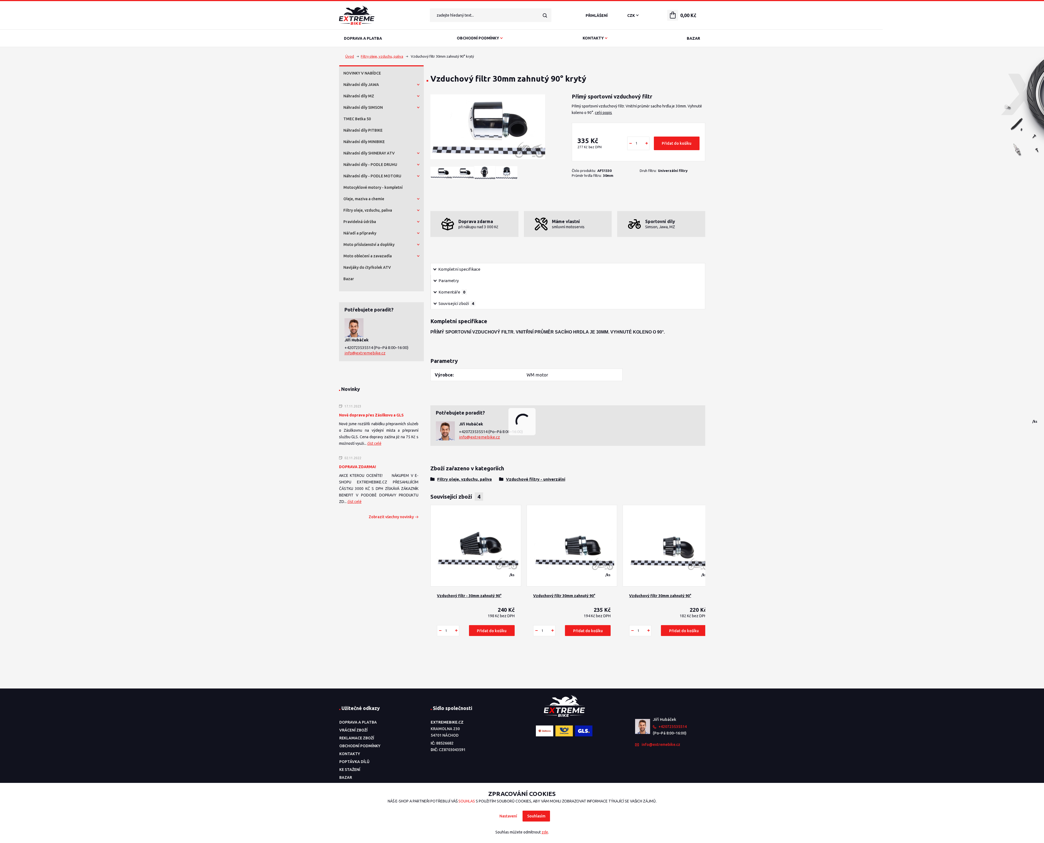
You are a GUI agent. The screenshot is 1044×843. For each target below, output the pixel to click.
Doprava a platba (363, 38)
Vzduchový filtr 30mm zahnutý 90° (564, 596)
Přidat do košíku (676, 143)
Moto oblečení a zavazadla (367, 256)
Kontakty (593, 38)
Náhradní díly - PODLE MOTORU (372, 176)
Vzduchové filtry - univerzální (535, 479)
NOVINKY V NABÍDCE (362, 73)
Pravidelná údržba (359, 222)
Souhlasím (536, 816)
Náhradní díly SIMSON (363, 107)
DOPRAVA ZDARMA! (357, 467)
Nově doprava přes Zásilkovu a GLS (371, 415)
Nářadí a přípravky (359, 233)
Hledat (544, 15)
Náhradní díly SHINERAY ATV (369, 153)
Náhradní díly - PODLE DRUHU (370, 164)
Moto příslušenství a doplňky (368, 244)
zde (545, 832)
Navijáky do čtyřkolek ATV (367, 267)
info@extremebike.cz (365, 353)
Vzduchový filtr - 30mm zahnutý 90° (469, 596)
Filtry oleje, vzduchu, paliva (382, 56)
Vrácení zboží (353, 730)
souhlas (466, 801)
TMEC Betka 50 (357, 119)
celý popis (603, 112)
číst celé (374, 443)
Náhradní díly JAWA (361, 84)
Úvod (349, 56)
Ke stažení (349, 769)
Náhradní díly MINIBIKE (364, 142)
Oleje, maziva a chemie (363, 199)
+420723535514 (359, 347)
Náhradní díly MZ (358, 96)
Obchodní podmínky (478, 38)
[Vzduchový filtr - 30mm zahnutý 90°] (475, 545)
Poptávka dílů (354, 761)
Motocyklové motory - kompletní (373, 187)
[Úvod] (380, 15)
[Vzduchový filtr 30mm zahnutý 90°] (572, 545)
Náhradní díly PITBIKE (363, 130)
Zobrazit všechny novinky (391, 517)
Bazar (693, 38)
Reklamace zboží (356, 738)
